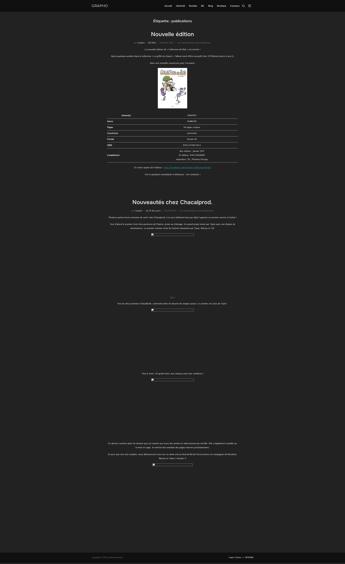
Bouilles (193, 5)
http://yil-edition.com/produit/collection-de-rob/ (187, 167)
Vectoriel (180, 5)
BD (202, 5)
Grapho (100, 6)
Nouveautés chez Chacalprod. (172, 202)
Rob (154, 42)
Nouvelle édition (172, 34)
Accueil (168, 5)
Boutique (221, 5)
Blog (210, 5)
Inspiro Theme (235, 557)
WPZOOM (249, 557)
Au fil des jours (153, 210)
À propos (234, 5)
